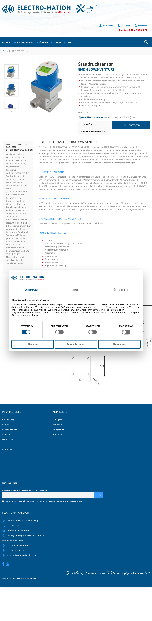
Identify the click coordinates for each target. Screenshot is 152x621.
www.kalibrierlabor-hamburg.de (21, 555)
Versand (6, 434)
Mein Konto (107, 25)
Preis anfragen (131, 125)
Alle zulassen (119, 344)
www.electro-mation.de (17, 545)
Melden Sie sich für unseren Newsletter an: (25, 490)
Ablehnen (33, 344)
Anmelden (142, 25)
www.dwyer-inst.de (15, 550)
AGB (4, 444)
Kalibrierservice (9, 429)
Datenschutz (8, 439)
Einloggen (57, 420)
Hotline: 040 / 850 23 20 (133, 30)
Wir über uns (8, 420)
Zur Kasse (125, 25)
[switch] (59, 332)
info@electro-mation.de (18, 530)
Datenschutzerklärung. (72, 501)
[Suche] (145, 42)
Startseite (3, 51)
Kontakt (6, 424)
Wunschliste (58, 429)
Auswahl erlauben (76, 344)
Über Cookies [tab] (120, 289)
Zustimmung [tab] (31, 289)
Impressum (7, 449)
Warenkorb (58, 424)
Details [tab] (76, 289)
